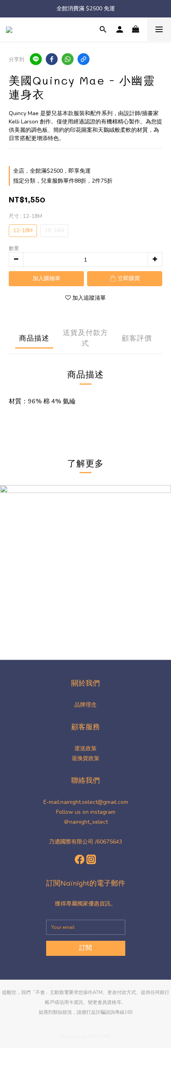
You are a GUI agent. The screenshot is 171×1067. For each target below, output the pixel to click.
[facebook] (52, 59)
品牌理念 (85, 705)
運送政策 (85, 748)
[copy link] (83, 59)
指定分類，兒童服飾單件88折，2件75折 (63, 181)
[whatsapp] (68, 59)
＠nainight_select (86, 822)
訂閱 (85, 948)
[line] (36, 59)
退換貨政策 (85, 758)
